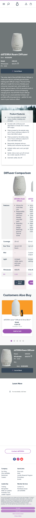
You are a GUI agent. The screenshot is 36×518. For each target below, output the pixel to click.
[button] (11, 341)
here (30, 504)
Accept (18, 508)
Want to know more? (18, 513)
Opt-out (18, 511)
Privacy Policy (18, 516)
